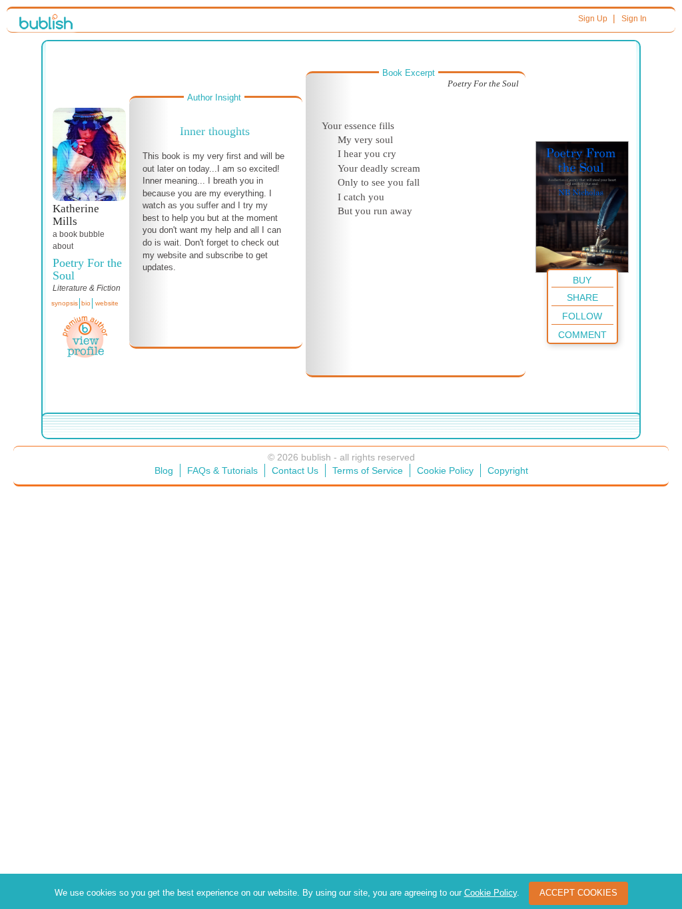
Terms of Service (367, 470)
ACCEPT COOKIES (578, 893)
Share (582, 297)
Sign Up (592, 18)
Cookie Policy (445, 470)
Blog (164, 470)
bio (86, 303)
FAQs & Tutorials (222, 470)
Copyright (508, 470)
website (107, 303)
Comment (582, 334)
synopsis (64, 303)
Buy (582, 280)
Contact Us (295, 470)
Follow (582, 316)
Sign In (634, 18)
